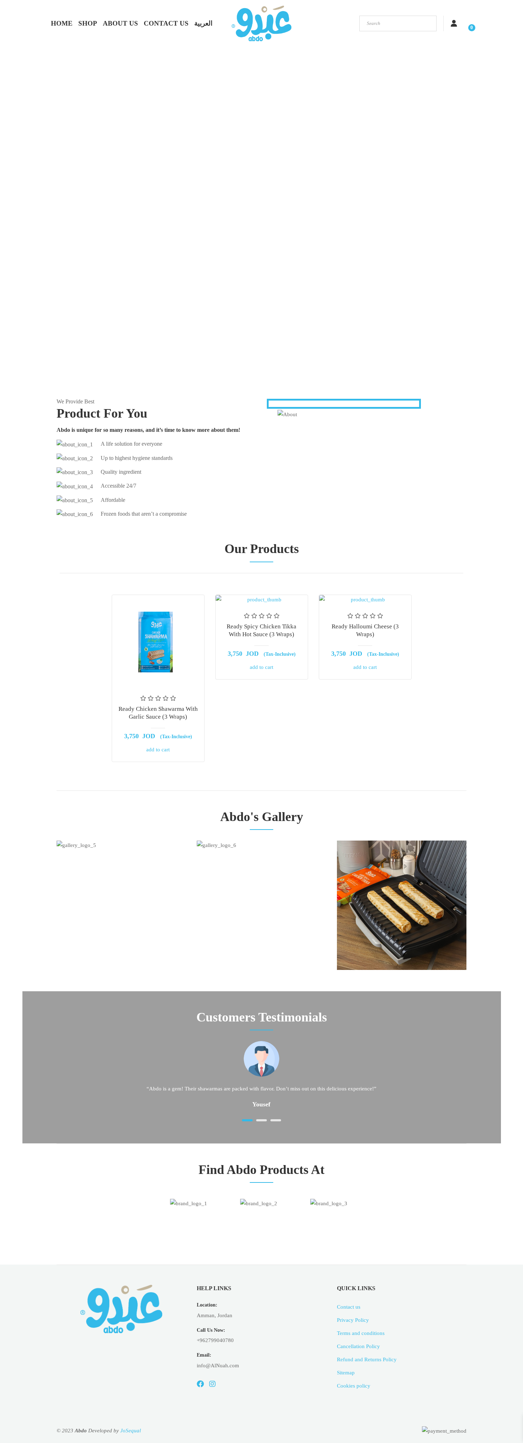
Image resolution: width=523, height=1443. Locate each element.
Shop (87, 23)
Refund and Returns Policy (367, 1359)
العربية (203, 23)
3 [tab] (275, 1120)
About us (120, 23)
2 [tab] (261, 1120)
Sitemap (346, 1372)
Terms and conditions (361, 1333)
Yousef (261, 1104)
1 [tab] (247, 1120)
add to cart (158, 749)
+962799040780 (215, 1340)
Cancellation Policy (358, 1346)
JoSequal (130, 1430)
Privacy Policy (353, 1320)
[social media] (200, 1384)
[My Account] (454, 23)
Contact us (166, 23)
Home (62, 23)
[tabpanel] (261, 1076)
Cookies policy (353, 1386)
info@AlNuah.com (218, 1365)
